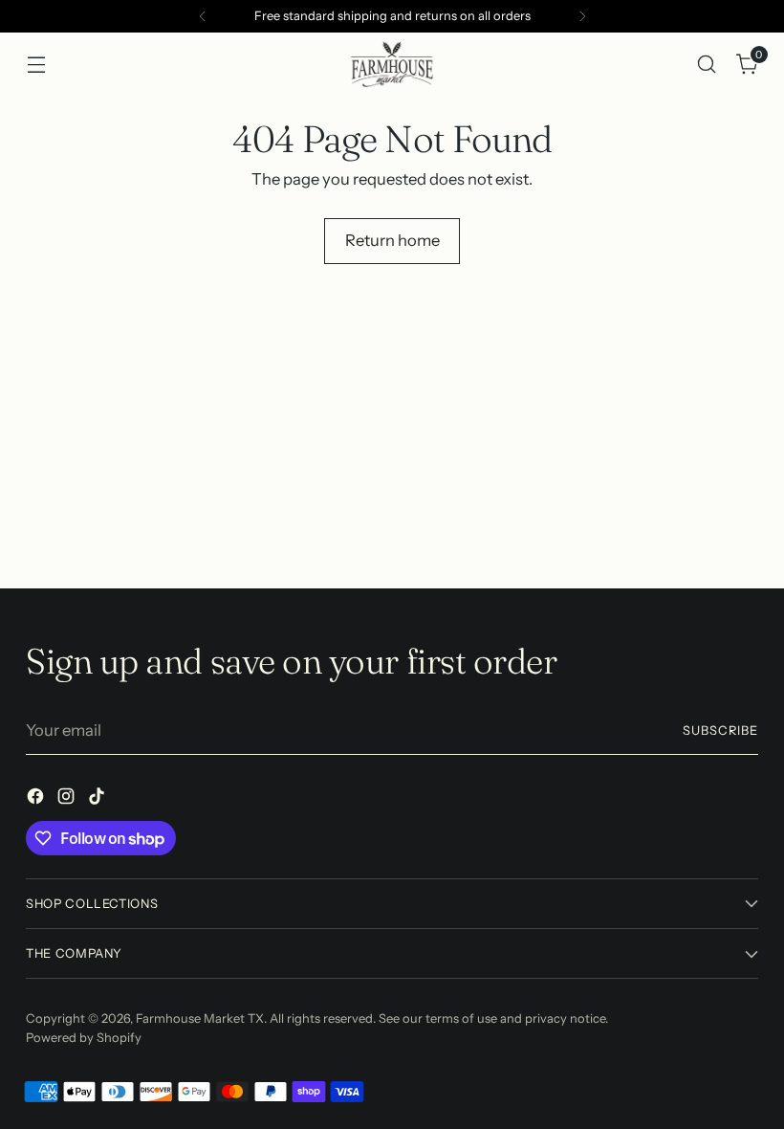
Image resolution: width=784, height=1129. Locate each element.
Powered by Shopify (84, 1037)
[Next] (582, 16)
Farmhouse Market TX (200, 1018)
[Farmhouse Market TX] (392, 64)
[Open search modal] (707, 63)
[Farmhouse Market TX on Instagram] (67, 799)
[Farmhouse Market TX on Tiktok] (98, 799)
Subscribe (720, 730)
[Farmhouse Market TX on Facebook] (37, 799)
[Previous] (203, 16)
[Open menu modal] (35, 63)
